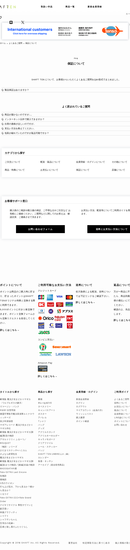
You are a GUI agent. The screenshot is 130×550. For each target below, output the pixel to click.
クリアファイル (45, 443)
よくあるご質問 (121, 399)
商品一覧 (70, 6)
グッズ (41, 428)
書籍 (40, 399)
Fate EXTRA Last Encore (13, 472)
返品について (120, 410)
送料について (120, 403)
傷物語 (3, 479)
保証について (82, 170)
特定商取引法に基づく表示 (96, 543)
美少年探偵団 (6, 421)
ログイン (80, 403)
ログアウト (81, 406)
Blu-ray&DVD (45, 403)
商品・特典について (15, 170)
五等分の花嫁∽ (7, 523)
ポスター (42, 414)
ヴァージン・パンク (9, 406)
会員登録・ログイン (87, 392)
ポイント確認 (82, 421)
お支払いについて (49, 170)
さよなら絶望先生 (8, 454)
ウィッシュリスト (84, 414)
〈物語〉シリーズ (8, 446)
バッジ (41, 450)
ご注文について (12, 162)
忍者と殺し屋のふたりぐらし (14, 527)
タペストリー (44, 406)
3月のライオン (7, 483)
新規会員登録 (95, 6)
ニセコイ (4, 494)
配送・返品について (50, 162)
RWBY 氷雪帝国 (8, 410)
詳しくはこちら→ (10, 330)
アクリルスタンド (46, 432)
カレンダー (43, 457)
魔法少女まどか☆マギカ (12, 457)
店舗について (118, 170)
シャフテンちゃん (8, 519)
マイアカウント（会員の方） (90, 410)
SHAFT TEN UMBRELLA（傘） (54, 454)
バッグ (41, 425)
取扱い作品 (47, 6)
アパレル (42, 417)
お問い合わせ (120, 425)
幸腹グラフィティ (8, 512)
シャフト (4, 516)
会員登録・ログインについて (90, 162)
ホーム (3, 43)
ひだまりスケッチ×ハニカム (13, 450)
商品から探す (45, 392)
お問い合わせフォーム (40, 229)
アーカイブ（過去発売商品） (52, 465)
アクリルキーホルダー (48, 435)
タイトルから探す (10, 392)
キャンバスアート (46, 410)
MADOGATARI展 (8, 468)
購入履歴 (80, 417)
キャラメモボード (46, 439)
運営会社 (72, 543)
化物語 (3, 476)
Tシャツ (42, 421)
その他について (119, 162)
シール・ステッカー (47, 446)
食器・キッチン (45, 461)
